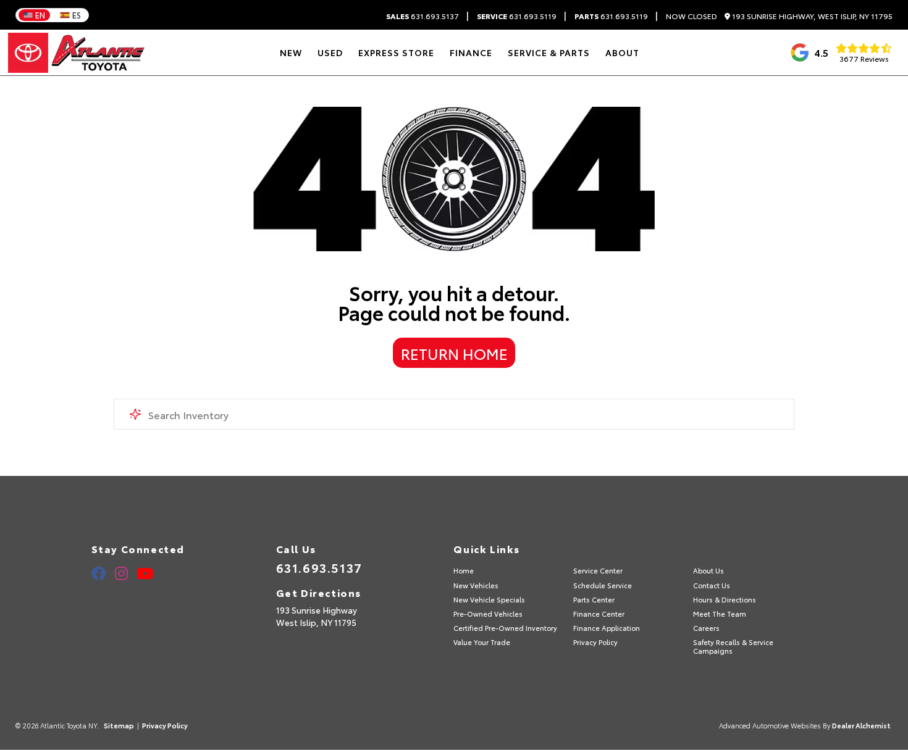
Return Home (454, 353)
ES (76, 14)
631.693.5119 (517, 16)
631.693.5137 (422, 16)
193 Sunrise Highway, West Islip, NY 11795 (811, 16)
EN (40, 14)
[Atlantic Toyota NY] (76, 53)
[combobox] (454, 414)
